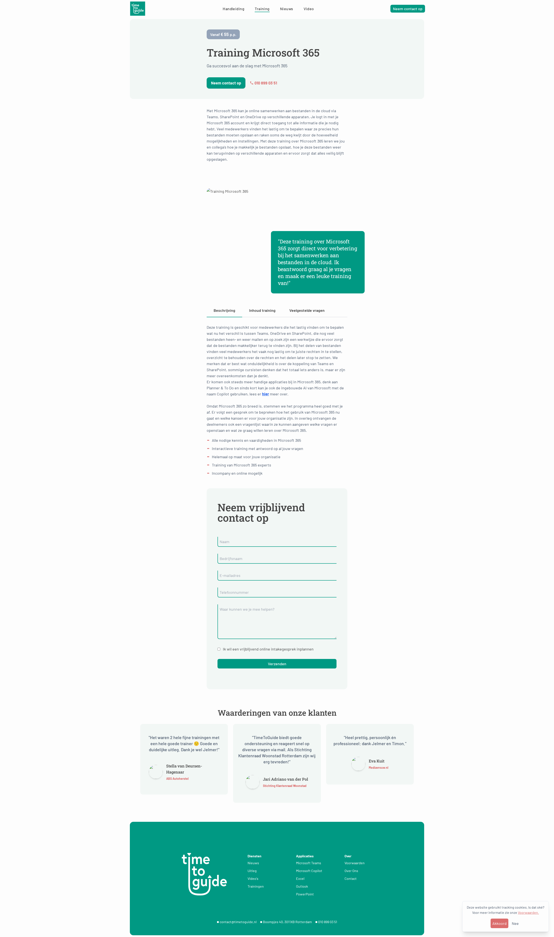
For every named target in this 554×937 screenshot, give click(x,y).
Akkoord (499, 923)
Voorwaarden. (528, 912)
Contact (351, 878)
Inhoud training (262, 310)
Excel (300, 878)
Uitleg (252, 871)
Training (262, 8)
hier (265, 394)
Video (309, 8)
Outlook (302, 886)
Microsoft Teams (308, 863)
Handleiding (233, 8)
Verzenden (277, 663)
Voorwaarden (355, 863)
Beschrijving (224, 310)
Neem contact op (407, 8)
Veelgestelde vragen (307, 310)
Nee (515, 923)
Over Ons (351, 871)
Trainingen (256, 886)
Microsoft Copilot (309, 871)
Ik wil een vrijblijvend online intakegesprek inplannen (268, 649)
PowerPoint (305, 894)
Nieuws (286, 8)
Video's (253, 878)
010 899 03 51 (265, 83)
